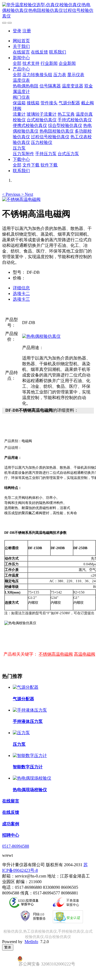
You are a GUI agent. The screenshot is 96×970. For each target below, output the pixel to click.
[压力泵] (21, 732)
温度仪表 (21, 80)
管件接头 (49, 103)
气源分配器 (69, 103)
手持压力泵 (46, 153)
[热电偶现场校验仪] (32, 778)
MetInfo (31, 941)
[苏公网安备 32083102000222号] (48, 958)
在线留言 (21, 52)
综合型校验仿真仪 (65, 125)
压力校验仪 (41, 142)
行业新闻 (49, 63)
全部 (17, 63)
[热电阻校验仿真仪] (41, 336)
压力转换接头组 (37, 74)
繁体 (7, 947)
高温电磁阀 (84, 654)
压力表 (59, 74)
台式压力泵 (68, 153)
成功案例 (10, 824)
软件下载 (49, 165)
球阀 (17, 108)
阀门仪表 (21, 97)
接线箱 (33, 103)
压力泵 (19, 148)
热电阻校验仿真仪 (56, 131)
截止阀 (87, 103)
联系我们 (57, 52)
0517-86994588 (15, 846)
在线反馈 (39, 52)
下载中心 (21, 159)
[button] (11, 194)
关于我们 (21, 46)
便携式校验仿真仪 (30, 125)
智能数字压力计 (28, 767)
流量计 (19, 114)
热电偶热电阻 (25, 86)
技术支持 (30, 63)
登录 (17, 31)
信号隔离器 (50, 86)
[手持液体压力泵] (30, 710)
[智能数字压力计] (30, 755)
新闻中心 (21, 57)
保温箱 (19, 103)
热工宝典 (66, 114)
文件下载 (30, 165)
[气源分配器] (25, 687)
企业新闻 (67, 63)
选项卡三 (21, 299)
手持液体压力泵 (28, 721)
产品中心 (21, 69)
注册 (26, 31)
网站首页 (21, 40)
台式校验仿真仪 (42, 120)
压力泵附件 (23, 153)
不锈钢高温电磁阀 (56, 654)
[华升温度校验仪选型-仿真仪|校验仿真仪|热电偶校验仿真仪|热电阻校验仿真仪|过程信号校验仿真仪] (48, 10)
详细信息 (21, 288)
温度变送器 (72, 86)
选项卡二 (21, 293)
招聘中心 (10, 835)
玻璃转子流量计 (42, 114)
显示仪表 (75, 74)
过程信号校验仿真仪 (50, 136)
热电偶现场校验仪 (30, 789)
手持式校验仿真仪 (75, 120)
